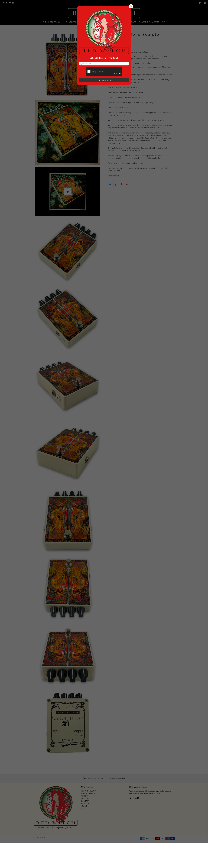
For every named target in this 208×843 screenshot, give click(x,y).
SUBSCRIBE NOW (104, 80)
